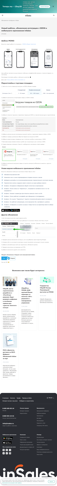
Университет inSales (25, 437)
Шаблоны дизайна (41, 413)
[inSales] (28, 15)
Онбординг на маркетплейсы (26, 400)
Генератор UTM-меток (42, 425)
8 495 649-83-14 (8, 408)
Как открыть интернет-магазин (44, 439)
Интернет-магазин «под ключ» (10, 400)
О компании (6, 398)
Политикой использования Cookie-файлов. (12, 482)
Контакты (12, 398)
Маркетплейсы (23, 413)
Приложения (40, 415)
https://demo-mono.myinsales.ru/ (16, 79)
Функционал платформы (43, 411)
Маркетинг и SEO (41, 423)
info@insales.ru (8, 423)
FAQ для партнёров (24, 449)
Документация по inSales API (27, 447)
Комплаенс (39, 447)
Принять (51, 481)
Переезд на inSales (27, 398)
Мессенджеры (40, 420)
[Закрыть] (53, 6)
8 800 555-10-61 (8, 416)
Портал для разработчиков (26, 444)
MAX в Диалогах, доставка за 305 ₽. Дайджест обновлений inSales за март (9, 354)
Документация (40, 437)
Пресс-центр (23, 439)
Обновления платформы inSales (10, 20)
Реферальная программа (26, 442)
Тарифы (19, 398)
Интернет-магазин (24, 411)
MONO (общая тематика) (29, 44)
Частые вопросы (41, 442)
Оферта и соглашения (42, 444)
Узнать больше (44, 6)
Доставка (39, 418)
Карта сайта (40, 454)
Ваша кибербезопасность (43, 449)
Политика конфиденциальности (44, 452)
